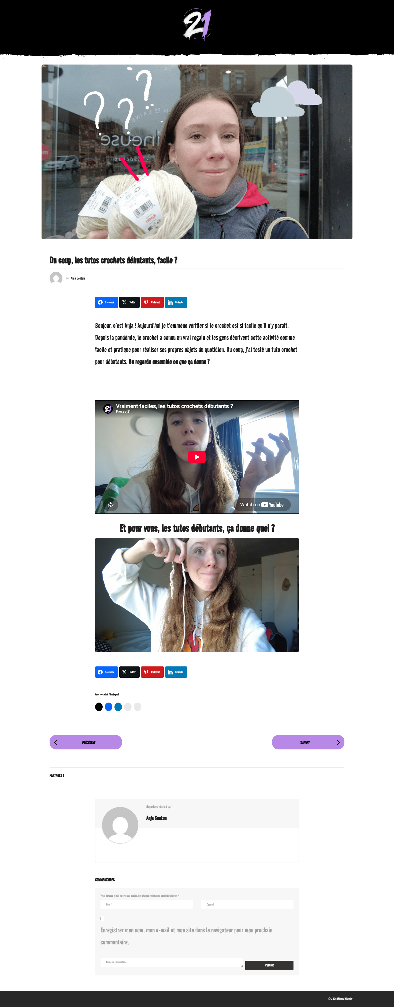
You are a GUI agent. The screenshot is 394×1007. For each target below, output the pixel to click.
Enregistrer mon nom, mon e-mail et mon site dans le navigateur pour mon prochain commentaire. (186, 935)
